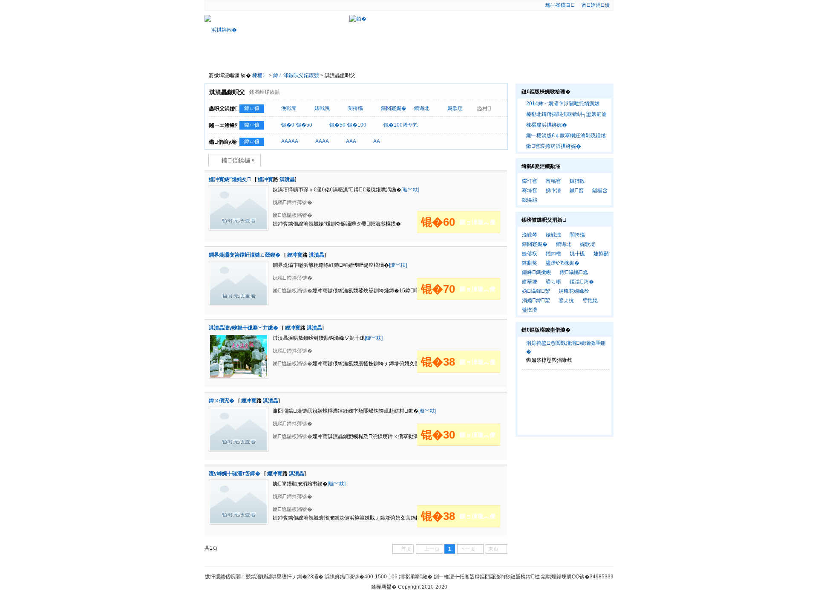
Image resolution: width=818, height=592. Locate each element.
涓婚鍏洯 (536, 300)
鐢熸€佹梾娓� (562, 263)
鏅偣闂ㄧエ (361, 58)
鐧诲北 (421, 108)
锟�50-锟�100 (347, 125)
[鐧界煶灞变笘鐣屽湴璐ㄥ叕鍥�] (238, 265)
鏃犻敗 (577, 181)
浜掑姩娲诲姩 (271, 58)
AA (376, 141)
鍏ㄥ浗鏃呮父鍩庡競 (296, 75)
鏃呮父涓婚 (452, 58)
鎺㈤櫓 (553, 254)
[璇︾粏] (410, 190)
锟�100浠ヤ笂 (400, 125)
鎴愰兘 (529, 200)
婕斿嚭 (601, 254)
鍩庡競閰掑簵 (406, 58)
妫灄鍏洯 (536, 291)
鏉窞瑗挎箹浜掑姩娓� (553, 146)
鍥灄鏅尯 (574, 272)
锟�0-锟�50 (296, 125)
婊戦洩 (322, 108)
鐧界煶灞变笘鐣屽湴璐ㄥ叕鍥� (244, 255)
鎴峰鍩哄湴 (497, 58)
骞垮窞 (529, 190)
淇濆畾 (287, 179)
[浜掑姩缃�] (247, 30)
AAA (351, 141)
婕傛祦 (529, 254)
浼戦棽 (289, 108)
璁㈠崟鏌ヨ (560, 5)
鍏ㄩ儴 (251, 108)
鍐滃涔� (582, 282)
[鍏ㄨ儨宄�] (238, 410)
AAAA (322, 141)
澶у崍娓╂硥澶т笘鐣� (234, 473)
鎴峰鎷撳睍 (536, 272)
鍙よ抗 (566, 300)
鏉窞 (577, 190)
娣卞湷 (553, 190)
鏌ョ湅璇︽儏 (477, 222)
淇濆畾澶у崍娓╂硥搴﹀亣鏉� (243, 328)
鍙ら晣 (553, 282)
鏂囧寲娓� (393, 108)
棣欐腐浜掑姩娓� (546, 125)
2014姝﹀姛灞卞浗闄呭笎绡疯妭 (562, 104)
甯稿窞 (553, 181)
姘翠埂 (529, 282)
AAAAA (289, 141)
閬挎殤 (355, 108)
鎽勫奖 (529, 263)
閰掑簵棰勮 (316, 58)
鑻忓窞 (529, 181)
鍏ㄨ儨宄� (221, 401)
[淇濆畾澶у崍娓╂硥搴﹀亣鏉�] (238, 338)
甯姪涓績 (596, 5)
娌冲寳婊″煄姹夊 (230, 179)
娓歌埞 (455, 108)
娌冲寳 (265, 179)
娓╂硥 (577, 254)
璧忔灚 (529, 310)
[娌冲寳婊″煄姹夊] (238, 189)
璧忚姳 (590, 300)
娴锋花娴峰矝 (574, 291)
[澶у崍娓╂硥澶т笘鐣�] (238, 483)
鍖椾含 (600, 190)
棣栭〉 (226, 58)
